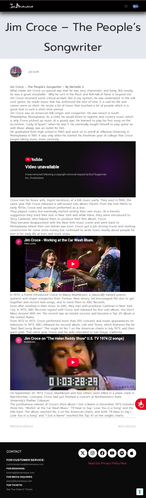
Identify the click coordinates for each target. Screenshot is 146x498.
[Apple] (131, 453)
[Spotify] (122, 453)
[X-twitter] (82, 453)
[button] (126, 6)
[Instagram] (92, 453)
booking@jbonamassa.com (20, 472)
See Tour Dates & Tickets (19, 489)
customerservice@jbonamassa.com (24, 464)
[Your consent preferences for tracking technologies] (139, 491)
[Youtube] (112, 453)
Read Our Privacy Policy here (107, 463)
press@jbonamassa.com (19, 481)
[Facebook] (102, 453)
